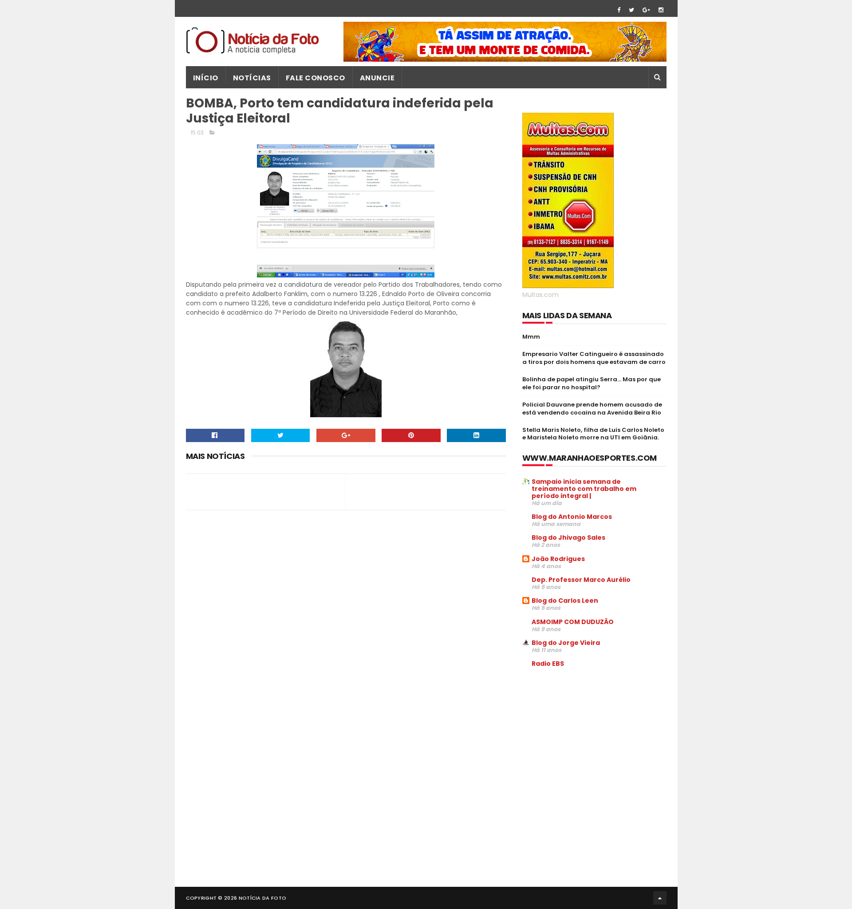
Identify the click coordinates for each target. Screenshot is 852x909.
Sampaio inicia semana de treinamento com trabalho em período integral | (584, 488)
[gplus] (646, 10)
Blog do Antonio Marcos (572, 516)
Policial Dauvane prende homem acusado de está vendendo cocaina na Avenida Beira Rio (592, 408)
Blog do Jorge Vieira (566, 642)
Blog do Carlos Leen (565, 600)
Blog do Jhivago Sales (568, 537)
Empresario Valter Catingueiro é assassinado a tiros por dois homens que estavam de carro (594, 358)
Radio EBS (548, 663)
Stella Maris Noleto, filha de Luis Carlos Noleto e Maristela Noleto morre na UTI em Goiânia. (593, 434)
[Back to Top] (660, 898)
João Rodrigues (558, 558)
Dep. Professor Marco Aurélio (581, 579)
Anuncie (377, 78)
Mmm (531, 336)
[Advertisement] (596, 742)
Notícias (252, 78)
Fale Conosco (315, 78)
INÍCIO (205, 78)
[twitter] (631, 10)
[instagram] (661, 10)
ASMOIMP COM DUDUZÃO (573, 621)
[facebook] (618, 10)
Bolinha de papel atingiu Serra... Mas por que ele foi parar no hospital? (591, 383)
